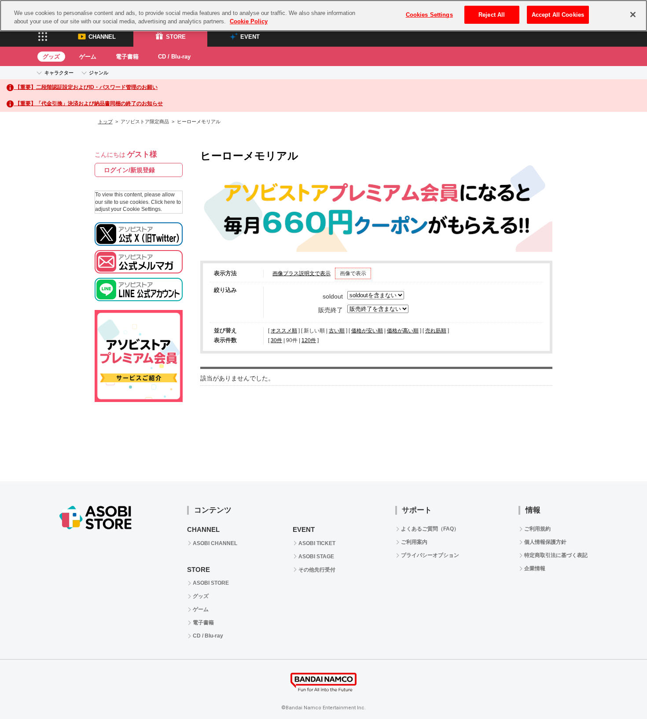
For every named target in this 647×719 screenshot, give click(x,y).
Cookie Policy (249, 21)
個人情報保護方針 (545, 542)
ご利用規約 (537, 529)
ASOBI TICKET (316, 543)
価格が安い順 (367, 331)
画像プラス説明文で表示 (301, 273)
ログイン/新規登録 (129, 169)
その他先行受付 (316, 570)
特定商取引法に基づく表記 (556, 555)
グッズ (51, 56)
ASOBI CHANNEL (215, 543)
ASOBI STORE (211, 583)
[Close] (633, 14)
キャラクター (59, 72)
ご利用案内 (414, 542)
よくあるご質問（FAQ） (430, 529)
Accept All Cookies (558, 14)
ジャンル (98, 72)
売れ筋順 (435, 331)
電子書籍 (127, 56)
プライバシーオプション (430, 555)
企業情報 (534, 568)
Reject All (491, 14)
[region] (323, 15)
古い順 (337, 331)
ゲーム (87, 56)
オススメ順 (284, 331)
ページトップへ (618, 690)
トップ (105, 121)
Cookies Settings (429, 14)
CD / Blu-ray (174, 56)
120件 (308, 340)
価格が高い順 (403, 331)
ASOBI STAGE (316, 556)
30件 (276, 340)
